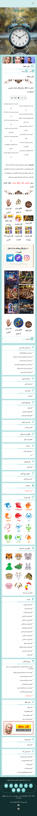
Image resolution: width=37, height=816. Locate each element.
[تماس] (11, 786)
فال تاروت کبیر (28, 608)
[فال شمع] (11, 293)
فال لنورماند (29, 764)
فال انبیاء (30, 396)
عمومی (24, 339)
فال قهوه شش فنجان (27, 415)
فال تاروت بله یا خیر (27, 651)
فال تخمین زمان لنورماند (26, 756)
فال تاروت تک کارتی (27, 616)
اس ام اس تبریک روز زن (26, 372)
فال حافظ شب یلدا (27, 715)
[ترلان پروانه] (18, 60)
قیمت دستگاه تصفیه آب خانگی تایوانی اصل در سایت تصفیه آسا (19, 667)
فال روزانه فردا (28, 768)
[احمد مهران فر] (29, 60)
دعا (31, 455)
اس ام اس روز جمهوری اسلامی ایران (23, 364)
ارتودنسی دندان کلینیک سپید (24, 687)
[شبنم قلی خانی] (7, 60)
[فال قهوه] (26, 293)
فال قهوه (30, 407)
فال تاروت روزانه (28, 237)
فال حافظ (19, 10)
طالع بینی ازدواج (18, 210)
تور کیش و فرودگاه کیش (26, 691)
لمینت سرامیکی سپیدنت (26, 676)
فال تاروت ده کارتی (27, 639)
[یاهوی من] (31, 786)
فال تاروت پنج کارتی (27, 627)
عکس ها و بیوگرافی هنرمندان (24, 772)
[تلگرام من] (26, 786)
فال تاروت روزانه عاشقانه (25, 647)
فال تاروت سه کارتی (27, 620)
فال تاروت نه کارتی (27, 635)
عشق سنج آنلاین (28, 478)
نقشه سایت (13, 802)
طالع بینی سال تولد (27, 592)
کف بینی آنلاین (9, 210)
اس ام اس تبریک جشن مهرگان (24, 368)
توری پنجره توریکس (27, 684)
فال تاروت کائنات (18, 237)
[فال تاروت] (26, 278)
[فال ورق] (11, 307)
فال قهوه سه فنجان (27, 411)
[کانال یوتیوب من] (18, 790)
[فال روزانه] (11, 278)
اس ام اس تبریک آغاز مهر (25, 360)
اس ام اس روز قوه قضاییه (25, 352)
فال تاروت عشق (28, 643)
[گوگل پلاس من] (23, 790)
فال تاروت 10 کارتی (8, 237)
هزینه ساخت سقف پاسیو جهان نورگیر (22, 672)
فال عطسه (29, 744)
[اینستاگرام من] (16, 786)
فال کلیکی (29, 467)
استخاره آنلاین (28, 384)
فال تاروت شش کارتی (26, 631)
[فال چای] (26, 307)
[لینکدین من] (13, 790)
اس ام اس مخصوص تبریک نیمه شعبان (22, 356)
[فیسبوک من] (21, 786)
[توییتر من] (6, 786)
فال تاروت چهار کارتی (26, 624)
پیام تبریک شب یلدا (27, 719)
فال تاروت (29, 654)
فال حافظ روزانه (8, 222)
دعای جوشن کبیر (27, 451)
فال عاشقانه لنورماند (26, 760)
